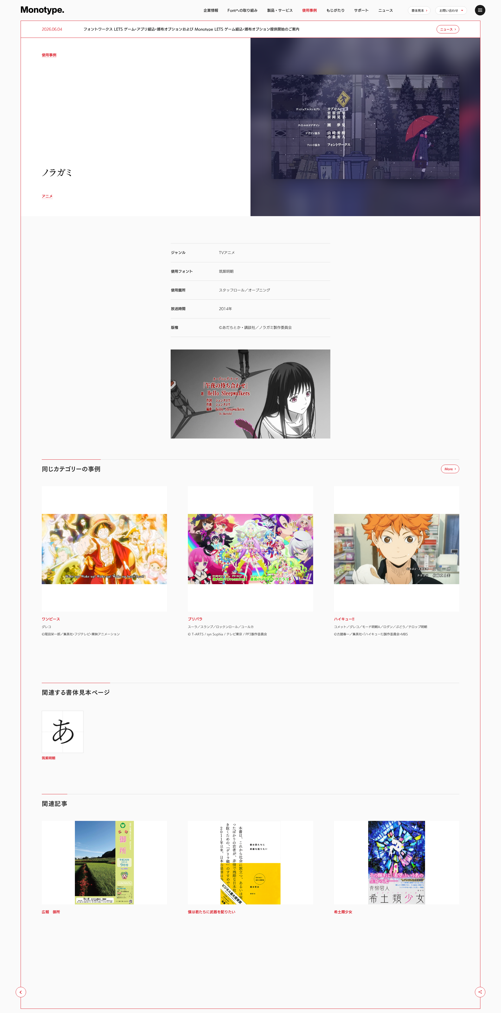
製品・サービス (280, 10)
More (449, 468)
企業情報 (211, 10)
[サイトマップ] (480, 10)
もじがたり (335, 10)
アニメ (47, 196)
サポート (361, 10)
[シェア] (480, 992)
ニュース (385, 10)
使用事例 (309, 10)
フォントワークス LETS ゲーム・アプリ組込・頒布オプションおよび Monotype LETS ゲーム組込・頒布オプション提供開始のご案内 (191, 29)
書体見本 (417, 10)
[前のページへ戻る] (21, 992)
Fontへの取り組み (243, 10)
